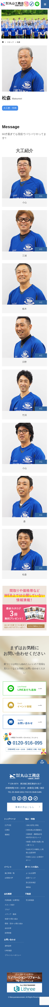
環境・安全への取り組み (14, 924)
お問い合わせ (10, 939)
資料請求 (8, 946)
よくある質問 (31, 873)
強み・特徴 (30, 819)
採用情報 (8, 933)
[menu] (45, 4)
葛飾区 (7, 835)
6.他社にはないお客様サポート (35, 858)
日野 (24, 362)
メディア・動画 (10, 914)
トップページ (10, 819)
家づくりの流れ (32, 867)
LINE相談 (8, 951)
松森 (24, 574)
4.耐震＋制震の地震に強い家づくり (35, 843)
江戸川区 (8, 825)
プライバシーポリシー (13, 955)
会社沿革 (8, 928)
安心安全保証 (31, 882)
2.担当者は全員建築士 (34, 830)
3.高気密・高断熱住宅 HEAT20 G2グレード (34, 835)
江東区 (7, 830)
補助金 (28, 887)
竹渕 (24, 415)
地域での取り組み (11, 919)
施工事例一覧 (10, 873)
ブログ (7, 909)
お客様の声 (9, 878)
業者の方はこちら (24, 807)
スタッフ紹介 (10, 905)
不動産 (28, 894)
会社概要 (8, 894)
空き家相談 (30, 900)
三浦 (24, 255)
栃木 (24, 309)
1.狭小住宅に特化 (32, 825)
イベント (8, 867)
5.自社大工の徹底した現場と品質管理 (35, 851)
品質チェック (31, 878)
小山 (24, 202)
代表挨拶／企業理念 (12, 900)
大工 (40, 196)
